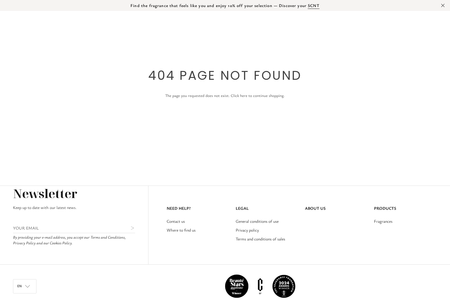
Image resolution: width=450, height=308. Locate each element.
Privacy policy (247, 230)
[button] (45, 34)
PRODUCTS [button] (385, 208)
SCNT (314, 5)
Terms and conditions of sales (260, 239)
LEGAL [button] (242, 208)
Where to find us (181, 230)
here (243, 95)
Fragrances (383, 221)
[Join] (128, 228)
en (376, 35)
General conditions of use (257, 221)
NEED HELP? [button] (179, 208)
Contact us (176, 221)
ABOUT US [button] (315, 208)
